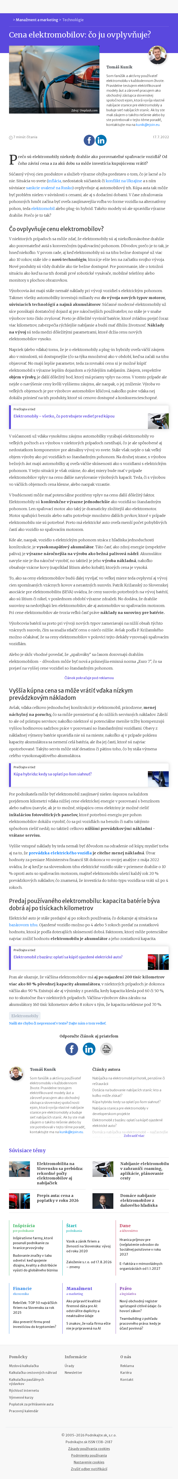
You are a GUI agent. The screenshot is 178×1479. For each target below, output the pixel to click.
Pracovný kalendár (23, 1411)
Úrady (69, 1366)
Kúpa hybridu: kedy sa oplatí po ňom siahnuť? (53, 774)
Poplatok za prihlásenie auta (31, 1404)
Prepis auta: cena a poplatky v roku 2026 (58, 1198)
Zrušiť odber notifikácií (89, 1469)
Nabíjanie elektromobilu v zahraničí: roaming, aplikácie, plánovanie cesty (144, 1170)
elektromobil (43, 208)
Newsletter (73, 1373)
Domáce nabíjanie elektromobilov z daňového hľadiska (139, 1200)
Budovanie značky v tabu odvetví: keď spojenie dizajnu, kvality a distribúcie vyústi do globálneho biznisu (35, 1262)
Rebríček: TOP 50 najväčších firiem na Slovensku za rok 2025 (35, 1308)
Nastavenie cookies (89, 1462)
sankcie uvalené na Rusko (49, 187)
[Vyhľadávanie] (167, 6)
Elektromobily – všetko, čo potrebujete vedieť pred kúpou (64, 416)
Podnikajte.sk (76, 1442)
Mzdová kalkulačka (24, 1366)
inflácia (54, 181)
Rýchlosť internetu (24, 1390)
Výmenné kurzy (21, 1397)
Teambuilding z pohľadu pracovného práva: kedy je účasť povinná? (140, 1324)
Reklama (127, 1366)
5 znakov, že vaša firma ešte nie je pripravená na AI (88, 1326)
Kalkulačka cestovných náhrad (33, 1373)
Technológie (73, 19)
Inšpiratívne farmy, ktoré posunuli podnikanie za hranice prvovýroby (33, 1243)
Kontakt (127, 1380)
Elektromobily (24, 1016)
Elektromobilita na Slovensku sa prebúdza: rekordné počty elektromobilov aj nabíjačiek (60, 1173)
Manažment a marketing (37, 19)
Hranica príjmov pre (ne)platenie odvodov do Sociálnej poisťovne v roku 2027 (140, 1247)
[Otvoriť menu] (10, 6)
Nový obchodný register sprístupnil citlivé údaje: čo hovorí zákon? (140, 1306)
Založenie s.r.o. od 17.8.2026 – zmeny (89, 1264)
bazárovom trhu (23, 925)
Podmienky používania (89, 1455)
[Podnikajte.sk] (89, 6)
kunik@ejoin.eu (147, 125)
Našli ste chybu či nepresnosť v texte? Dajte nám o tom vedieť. (57, 1023)
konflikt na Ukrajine (124, 181)
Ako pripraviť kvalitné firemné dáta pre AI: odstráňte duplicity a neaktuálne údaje (83, 1308)
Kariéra (126, 1373)
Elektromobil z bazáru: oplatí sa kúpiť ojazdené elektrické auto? (68, 957)
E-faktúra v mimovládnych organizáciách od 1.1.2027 (141, 1266)
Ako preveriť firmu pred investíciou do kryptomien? (34, 1324)
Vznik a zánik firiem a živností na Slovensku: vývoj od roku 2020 (88, 1246)
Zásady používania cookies (89, 1449)
